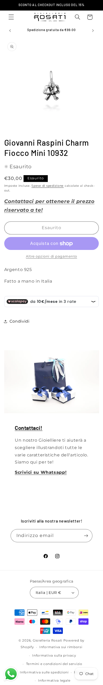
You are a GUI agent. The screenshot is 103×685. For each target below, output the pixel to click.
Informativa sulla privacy (54, 655)
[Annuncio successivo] (93, 30)
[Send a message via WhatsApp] (11, 674)
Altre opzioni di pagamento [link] (51, 256)
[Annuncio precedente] (10, 30)
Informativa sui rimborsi (60, 647)
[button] (11, 17)
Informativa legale (54, 680)
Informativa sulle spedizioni (44, 672)
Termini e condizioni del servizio (54, 664)
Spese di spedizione (47, 186)
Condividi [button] (20, 321)
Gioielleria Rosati (47, 640)
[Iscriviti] (86, 535)
